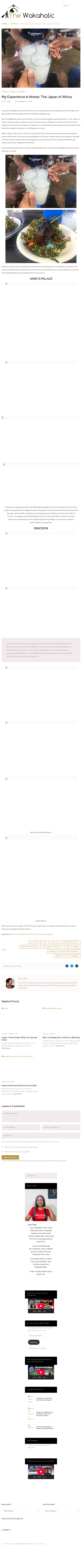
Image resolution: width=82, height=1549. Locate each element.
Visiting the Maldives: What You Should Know (44, 1427)
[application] (41, 1306)
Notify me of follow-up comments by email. (21, 1147)
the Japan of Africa (51, 947)
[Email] (25, 1535)
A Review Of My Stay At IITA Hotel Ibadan (44, 1399)
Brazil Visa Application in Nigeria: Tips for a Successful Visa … (44, 1413)
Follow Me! (31, 1448)
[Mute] (48, 1311)
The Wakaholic (7, 1544)
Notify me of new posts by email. (17, 1152)
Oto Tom (6, 101)
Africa (5, 92)
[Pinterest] (75, 1543)
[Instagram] (9, 1535)
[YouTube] (20, 1535)
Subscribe (33, 1342)
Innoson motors (29, 947)
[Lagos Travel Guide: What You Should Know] (20, 1019)
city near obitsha (38, 942)
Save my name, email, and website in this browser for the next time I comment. (31, 1142)
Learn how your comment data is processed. (49, 1161)
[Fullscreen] (51, 1311)
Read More (6, 1048)
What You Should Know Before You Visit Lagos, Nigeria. (32, 934)
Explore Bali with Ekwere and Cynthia (19, 1085)
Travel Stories (17, 92)
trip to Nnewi (72, 947)
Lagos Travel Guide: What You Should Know (19, 1038)
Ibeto (54, 942)
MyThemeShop (40, 1544)
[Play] (31, 1311)
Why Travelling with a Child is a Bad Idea (61, 1037)
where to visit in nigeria (67, 956)
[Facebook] (3, 1535)
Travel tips (13, 1034)
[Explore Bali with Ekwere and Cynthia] (20, 1067)
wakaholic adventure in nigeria (63, 951)
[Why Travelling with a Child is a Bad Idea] (61, 1019)
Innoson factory (70, 942)
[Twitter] (14, 1535)
